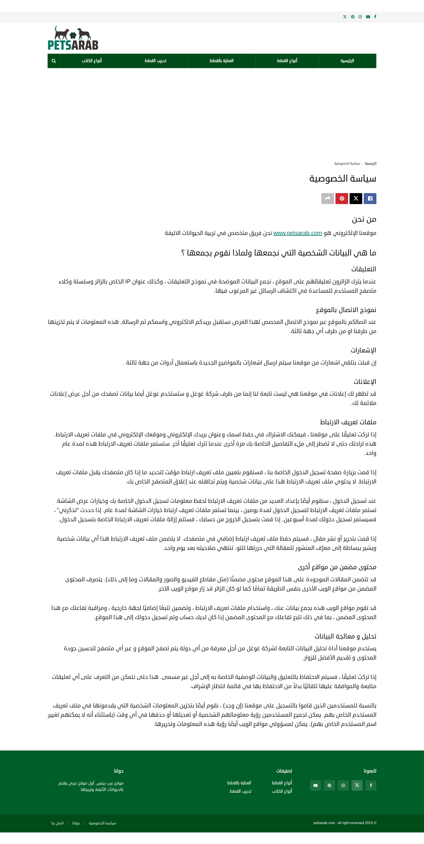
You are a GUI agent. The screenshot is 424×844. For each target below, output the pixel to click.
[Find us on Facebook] (375, 17)
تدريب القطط (155, 61)
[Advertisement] (212, 111)
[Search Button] (54, 61)
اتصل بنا (57, 823)
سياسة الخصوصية (347, 163)
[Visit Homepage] (89, 38)
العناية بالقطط (222, 61)
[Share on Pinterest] (341, 198)
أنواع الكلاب (92, 61)
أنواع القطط (287, 61)
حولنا (76, 823)
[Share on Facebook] (370, 198)
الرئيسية (347, 61)
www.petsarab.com (297, 233)
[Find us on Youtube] (368, 17)
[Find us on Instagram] (360, 17)
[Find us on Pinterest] (352, 17)
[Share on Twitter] (356, 198)
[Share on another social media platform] (327, 198)
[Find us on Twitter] (345, 17)
